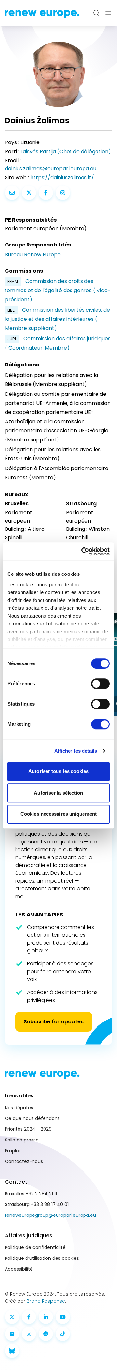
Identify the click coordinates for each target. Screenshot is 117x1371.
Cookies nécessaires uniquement (58, 814)
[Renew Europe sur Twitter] (12, 1317)
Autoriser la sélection (58, 793)
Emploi (12, 1150)
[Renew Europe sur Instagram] (29, 1334)
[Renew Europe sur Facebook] (29, 1317)
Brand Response (46, 1301)
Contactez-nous (24, 1161)
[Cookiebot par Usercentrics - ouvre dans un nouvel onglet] (83, 551)
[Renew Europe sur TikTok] (63, 1334)
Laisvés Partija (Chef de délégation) (65, 151)
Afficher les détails (75, 750)
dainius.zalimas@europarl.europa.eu (50, 168)
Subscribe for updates (54, 1021)
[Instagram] (63, 193)
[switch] (100, 683)
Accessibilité (19, 1269)
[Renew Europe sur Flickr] (12, 1334)
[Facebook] (46, 193)
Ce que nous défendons (32, 1118)
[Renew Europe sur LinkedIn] (46, 1317)
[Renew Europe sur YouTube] (63, 1317)
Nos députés (19, 1107)
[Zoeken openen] (96, 13)
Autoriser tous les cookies (58, 771)
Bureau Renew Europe (33, 254)
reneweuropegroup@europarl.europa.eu (50, 1215)
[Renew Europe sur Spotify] (46, 1334)
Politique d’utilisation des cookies (42, 1258)
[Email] (12, 193)
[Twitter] (29, 193)
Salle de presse (22, 1140)
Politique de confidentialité (35, 1247)
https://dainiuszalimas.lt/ (62, 177)
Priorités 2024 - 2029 (28, 1129)
